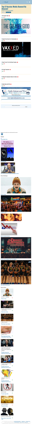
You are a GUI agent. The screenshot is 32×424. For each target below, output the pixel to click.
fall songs (3, 221)
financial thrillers (4, 405)
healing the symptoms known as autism (9, 76)
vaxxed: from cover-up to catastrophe (9, 39)
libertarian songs (4, 311)
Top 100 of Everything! (17, 421)
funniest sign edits (4, 393)
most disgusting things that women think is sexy (6, 337)
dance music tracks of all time (6, 419)
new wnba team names (5, 285)
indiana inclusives (4, 322)
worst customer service (5, 236)
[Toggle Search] (27, 2)
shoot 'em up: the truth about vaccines (9, 62)
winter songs (3, 194)
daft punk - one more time (5, 416)
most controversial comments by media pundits (10, 173)
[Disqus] (16, 118)
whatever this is (4, 334)
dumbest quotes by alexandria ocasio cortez (6, 353)
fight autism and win (6, 84)
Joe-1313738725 (10, 10)
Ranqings (23, 421)
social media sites (4, 139)
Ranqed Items (28, 421)
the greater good (5, 15)
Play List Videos (8, 12)
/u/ (1, 138)
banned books (3, 161)
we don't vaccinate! (5, 69)
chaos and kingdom (4, 404)
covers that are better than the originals (8, 259)
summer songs (3, 212)
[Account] (29, 2)
